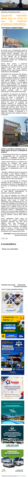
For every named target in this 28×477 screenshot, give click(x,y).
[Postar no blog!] (3, 238)
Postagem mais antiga (20, 286)
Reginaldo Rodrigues (17, 27)
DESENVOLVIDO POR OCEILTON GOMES (9, 475)
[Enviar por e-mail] (1, 238)
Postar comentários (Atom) (14, 289)
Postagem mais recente (8, 284)
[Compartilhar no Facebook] (7, 238)
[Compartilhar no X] (5, 238)
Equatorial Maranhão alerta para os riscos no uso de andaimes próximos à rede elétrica (14, 19)
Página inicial (21, 284)
